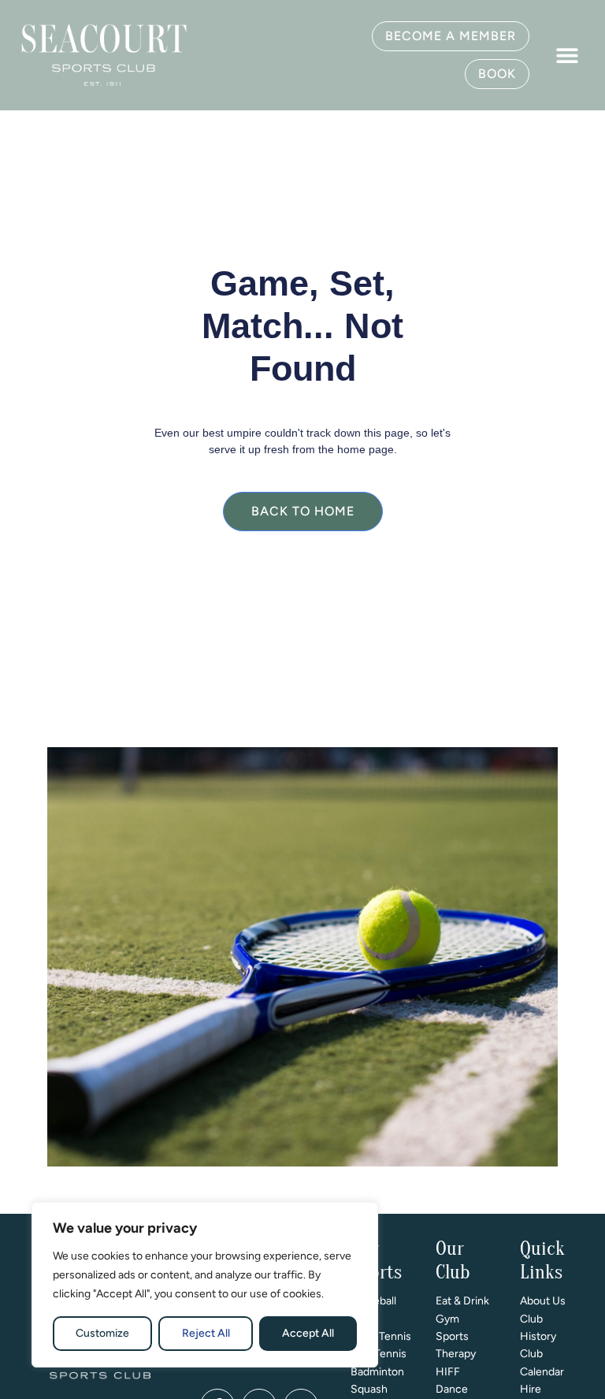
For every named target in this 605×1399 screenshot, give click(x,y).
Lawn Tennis (381, 1336)
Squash (369, 1389)
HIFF (448, 1372)
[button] (567, 55)
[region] (205, 1284)
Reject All (206, 1333)
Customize (102, 1333)
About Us (543, 1301)
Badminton (377, 1372)
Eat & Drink (462, 1301)
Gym (447, 1319)
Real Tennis (378, 1353)
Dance (452, 1389)
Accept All (308, 1333)
